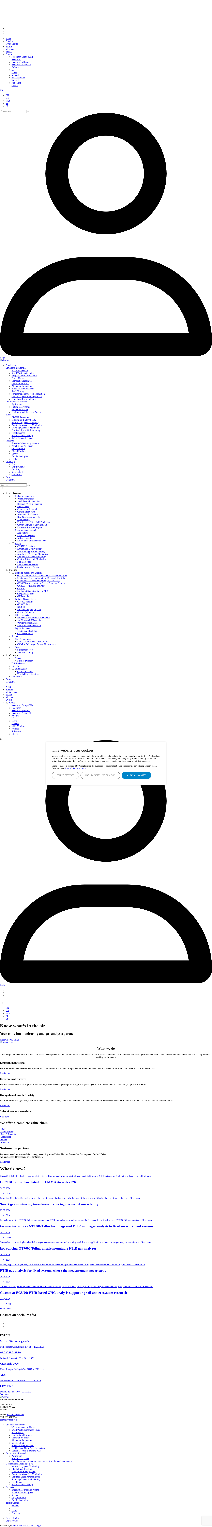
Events (9, 51)
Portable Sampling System (29, 609)
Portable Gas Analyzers (22, 446)
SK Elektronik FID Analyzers (30, 620)
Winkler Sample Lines (27, 623)
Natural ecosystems (20, 1458)
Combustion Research (22, 381)
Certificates (17, 474)
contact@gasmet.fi (8, 1420)
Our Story (16, 469)
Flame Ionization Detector (29, 625)
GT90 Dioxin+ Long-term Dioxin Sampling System (41, 583)
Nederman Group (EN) (22, 57)
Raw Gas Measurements (23, 388)
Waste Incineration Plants (23, 1427)
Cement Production (20, 383)
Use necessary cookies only (100, 775)
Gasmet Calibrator (25, 612)
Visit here (4, 1116)
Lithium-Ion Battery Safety (24, 420)
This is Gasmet (18, 467)
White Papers (12, 44)
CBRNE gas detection (22, 1469)
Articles (9, 41)
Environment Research (16, 1453)
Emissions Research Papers (24, 399)
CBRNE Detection (20, 417)
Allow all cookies (136, 775)
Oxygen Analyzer (25, 593)
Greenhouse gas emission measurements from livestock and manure (42, 1461)
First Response (18, 433)
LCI (13, 70)
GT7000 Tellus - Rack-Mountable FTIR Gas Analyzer (42, 575)
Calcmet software (25, 633)
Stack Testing (18, 391)
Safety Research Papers (22, 438)
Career (15, 464)
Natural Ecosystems (21, 407)
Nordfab (15, 80)
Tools (14, 459)
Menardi (15, 75)
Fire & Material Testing (22, 435)
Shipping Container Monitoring (26, 427)
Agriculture (17, 404)
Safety (9, 414)
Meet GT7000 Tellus (9, 1039)
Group (9, 54)
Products (10, 440)
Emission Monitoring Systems (25, 443)
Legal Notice (12, 1520)
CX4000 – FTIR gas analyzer (30, 586)
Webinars (10, 49)
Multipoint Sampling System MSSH (33, 591)
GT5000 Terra (23, 604)
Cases (8, 477)
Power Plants (18, 378)
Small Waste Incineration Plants (26, 1430)
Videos (9, 46)
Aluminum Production (22, 386)
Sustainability (18, 472)
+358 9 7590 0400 (15, 1414)
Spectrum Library (25, 652)
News (8, 38)
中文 (8, 100)
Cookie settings (65, 775)
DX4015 (21, 607)
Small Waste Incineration (23, 373)
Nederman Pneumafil (21, 64)
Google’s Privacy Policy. (75, 768)
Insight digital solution (27, 631)
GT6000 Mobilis (25, 601)
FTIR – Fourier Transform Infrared (33, 641)
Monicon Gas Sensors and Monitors (33, 617)
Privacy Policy (12, 1518)
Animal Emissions (20, 409)
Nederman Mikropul (21, 62)
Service (15, 453)
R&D (3, 1129)
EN (1, 90)
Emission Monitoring (15, 1424)
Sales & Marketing (9, 1134)
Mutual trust (6, 1142)
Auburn (15, 67)
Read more (5, 1073)
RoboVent (16, 83)
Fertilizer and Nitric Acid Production (28, 394)
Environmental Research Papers (26, 412)
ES (7, 106)
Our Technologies (20, 456)
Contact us (10, 480)
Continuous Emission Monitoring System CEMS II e (41, 578)
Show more (5, 1308)
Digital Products (19, 451)
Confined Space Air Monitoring (26, 430)
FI (7, 103)
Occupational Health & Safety (19, 1463)
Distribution (5, 1137)
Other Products (18, 448)
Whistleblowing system (28, 674)
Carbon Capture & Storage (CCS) (27, 396)
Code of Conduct (25, 671)
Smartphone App (25, 649)
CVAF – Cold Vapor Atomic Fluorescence (36, 644)
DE (7, 98)
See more (4, 1394)
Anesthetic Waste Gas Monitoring (27, 425)
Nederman (16, 59)
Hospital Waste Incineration (24, 375)
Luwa (14, 72)
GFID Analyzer (24, 596)
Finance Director (25, 660)
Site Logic (16, 1525)
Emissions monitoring (16, 368)
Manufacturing (7, 1131)
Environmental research (16, 401)
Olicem (15, 85)
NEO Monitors (18, 77)
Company (10, 461)
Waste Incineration (20, 370)
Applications (11, 365)
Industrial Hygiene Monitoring (25, 422)
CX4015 (21, 588)
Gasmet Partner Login (31, 1525)
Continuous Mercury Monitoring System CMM (38, 580)
